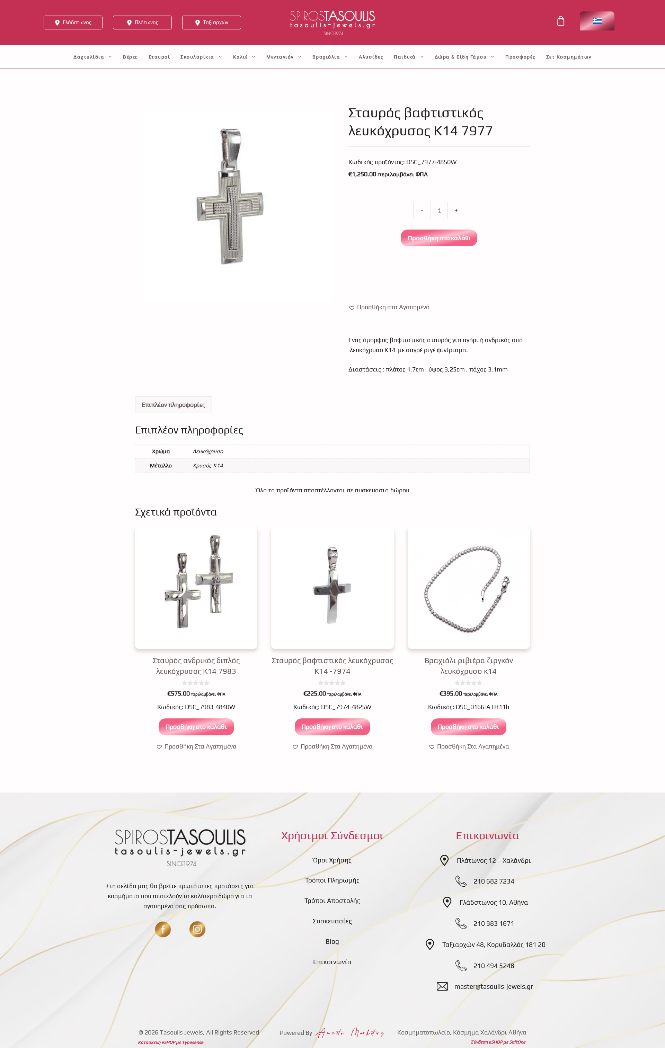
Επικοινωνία (332, 962)
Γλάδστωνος (77, 22)
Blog (332, 941)
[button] (389, 307)
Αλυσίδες (371, 57)
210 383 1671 (493, 923)
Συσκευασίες (332, 921)
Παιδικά (405, 57)
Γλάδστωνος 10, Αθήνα (494, 902)
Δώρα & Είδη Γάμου (461, 57)
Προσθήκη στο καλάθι (439, 238)
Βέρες (130, 57)
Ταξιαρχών (215, 22)
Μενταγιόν (280, 57)
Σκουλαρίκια (197, 57)
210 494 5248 (493, 965)
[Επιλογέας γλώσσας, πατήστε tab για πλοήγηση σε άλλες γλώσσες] (597, 20)
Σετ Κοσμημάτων (569, 57)
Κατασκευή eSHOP (156, 1042)
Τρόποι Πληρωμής (332, 880)
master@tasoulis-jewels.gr (493, 986)
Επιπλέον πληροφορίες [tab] (173, 404)
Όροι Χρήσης (332, 860)
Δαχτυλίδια (88, 57)
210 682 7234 (493, 881)
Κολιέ (240, 57)
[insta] (197, 929)
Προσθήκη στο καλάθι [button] (196, 726)
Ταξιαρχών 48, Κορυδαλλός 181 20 (494, 944)
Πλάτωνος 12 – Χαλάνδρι (494, 860)
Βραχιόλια (326, 57)
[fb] (162, 929)
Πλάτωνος (146, 22)
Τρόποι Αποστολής (332, 900)
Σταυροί (159, 57)
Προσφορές (520, 57)
